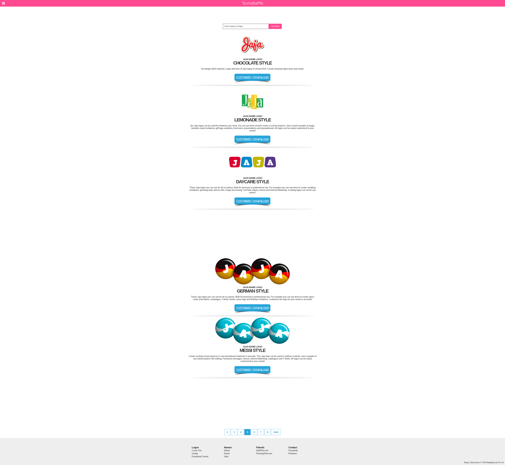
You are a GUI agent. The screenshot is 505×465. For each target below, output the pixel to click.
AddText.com (262, 450)
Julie (226, 456)
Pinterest (292, 453)
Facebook (293, 450)
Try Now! (275, 26)
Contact (292, 447)
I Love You (197, 450)
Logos (195, 447)
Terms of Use (474, 462)
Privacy (466, 462)
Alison (227, 450)
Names (228, 447)
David (226, 453)
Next (276, 432)
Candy (195, 453)
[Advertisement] (253, 13)
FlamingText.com (264, 453)
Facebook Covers (200, 456)
